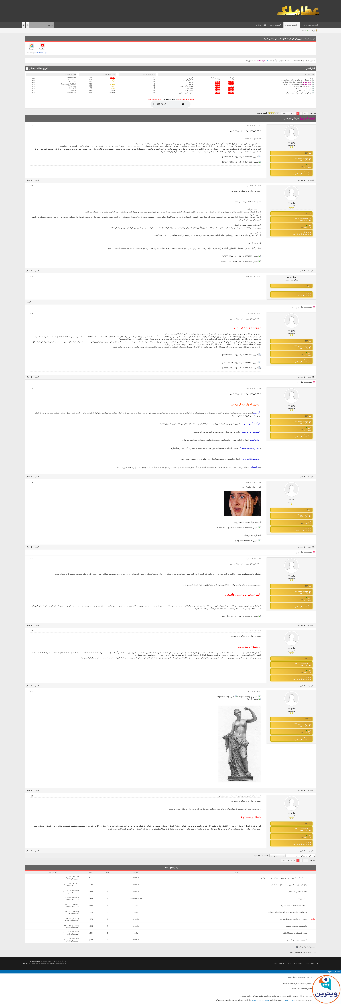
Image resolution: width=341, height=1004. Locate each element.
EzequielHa (72, 80)
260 (90, 92)
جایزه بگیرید (259, 25)
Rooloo (52, 963)
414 (90, 88)
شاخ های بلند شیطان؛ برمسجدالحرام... (293, 905)
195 (154, 82)
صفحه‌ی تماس (309, 963)
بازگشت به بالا (298, 963)
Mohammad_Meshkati (68, 84)
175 (154, 86)
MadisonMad (71, 78)
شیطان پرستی (302, 898)
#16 (32, 482)
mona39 (231, 80)
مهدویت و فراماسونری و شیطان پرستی (293, 919)
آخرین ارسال (75, 879)
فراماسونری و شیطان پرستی (296, 926)
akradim (136, 919)
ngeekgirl (112, 92)
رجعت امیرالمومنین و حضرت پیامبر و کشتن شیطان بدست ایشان (284, 877)
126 (154, 92)
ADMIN (136, 877)
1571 (90, 80)
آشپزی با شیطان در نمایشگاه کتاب (295, 933)
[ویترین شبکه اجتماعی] (326, 989)
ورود (313, 30)
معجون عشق (274, 25)
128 (154, 90)
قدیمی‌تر (265, 855)
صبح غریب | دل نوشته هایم (303, 88)
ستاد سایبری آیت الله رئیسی (302, 90)
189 (154, 84)
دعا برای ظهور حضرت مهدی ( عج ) (300, 86)
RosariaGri (72, 82)
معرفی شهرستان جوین (186, 93)
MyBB (55, 961)
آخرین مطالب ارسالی (38, 68)
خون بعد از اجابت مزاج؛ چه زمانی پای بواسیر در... (296, 80)
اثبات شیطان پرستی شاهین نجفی (295, 891)
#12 (32, 186)
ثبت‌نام (304, 30)
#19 (32, 691)
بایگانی (289, 963)
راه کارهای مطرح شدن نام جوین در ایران (298, 93)
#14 (32, 313)
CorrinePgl (72, 88)
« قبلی (305, 113)
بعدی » (284, 113)
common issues (290, 1000)
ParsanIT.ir (27, 963)
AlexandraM (72, 92)
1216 (90, 82)
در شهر (190, 82)
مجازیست (190, 88)
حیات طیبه (295, 60)
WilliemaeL (72, 86)
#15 (32, 388)
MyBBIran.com (35, 961)
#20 (32, 796)
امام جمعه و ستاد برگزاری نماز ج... (296, 82)
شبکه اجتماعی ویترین (309, 25)
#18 (32, 631)
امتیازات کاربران (279, 963)
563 (90, 86)
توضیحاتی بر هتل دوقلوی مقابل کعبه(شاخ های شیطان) (288, 912)
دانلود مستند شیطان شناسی (297, 940)
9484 (90, 78)
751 (90, 84)
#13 (32, 276)
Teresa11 (73, 90)
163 (154, 88)
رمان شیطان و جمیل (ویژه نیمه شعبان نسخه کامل (289, 884)
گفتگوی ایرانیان (188, 80)
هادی (232, 86)
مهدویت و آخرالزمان (276, 60)
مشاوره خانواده (290, 25)
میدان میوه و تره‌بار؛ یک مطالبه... (297, 84)
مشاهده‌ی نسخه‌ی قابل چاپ (307, 947)
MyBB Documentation (260, 1000)
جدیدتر (257, 855)
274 (90, 90)
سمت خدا (287, 60)
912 (154, 78)
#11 (32, 125)
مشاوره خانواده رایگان (307, 60)
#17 (32, 558)
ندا (293, 307)
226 (154, 80)
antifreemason (136, 898)
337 (306, 153)
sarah (113, 90)
